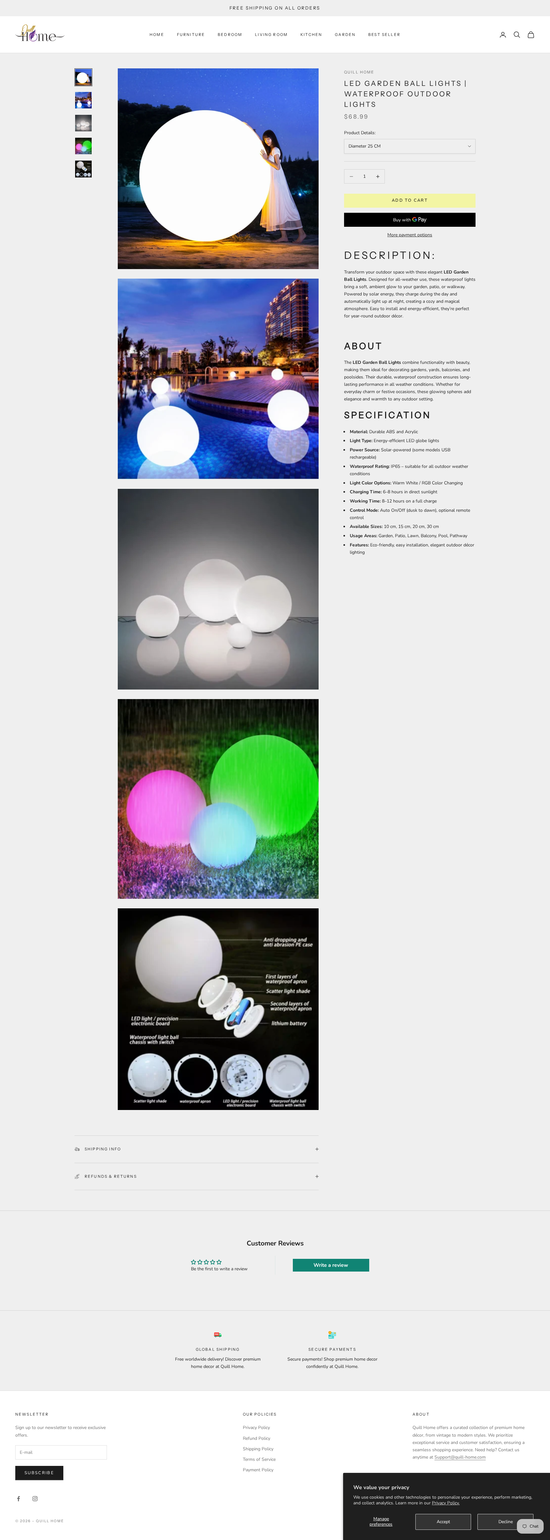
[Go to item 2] (83, 100)
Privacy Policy (256, 1428)
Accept (443, 1522)
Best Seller (384, 34)
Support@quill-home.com (460, 1457)
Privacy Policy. (446, 1503)
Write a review (331, 1265)
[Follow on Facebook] (18, 1498)
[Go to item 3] (83, 123)
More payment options (409, 235)
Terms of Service (259, 1459)
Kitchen (311, 34)
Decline (505, 1522)
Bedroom (230, 34)
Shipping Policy (258, 1449)
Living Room (271, 34)
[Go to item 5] (83, 169)
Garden (345, 34)
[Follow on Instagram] (35, 1498)
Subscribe (39, 1473)
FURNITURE (191, 34)
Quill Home (359, 72)
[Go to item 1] (83, 77)
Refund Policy (256, 1438)
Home (157, 34)
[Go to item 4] (83, 146)
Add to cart (410, 201)
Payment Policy (258, 1470)
